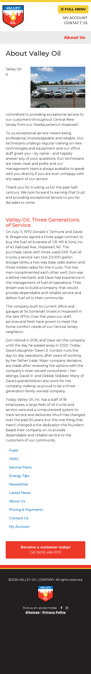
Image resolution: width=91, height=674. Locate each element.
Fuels (13, 450)
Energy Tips (19, 476)
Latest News (20, 493)
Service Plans (20, 467)
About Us (17, 501)
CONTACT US (75, 23)
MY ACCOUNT (75, 18)
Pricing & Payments (26, 510)
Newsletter (18, 484)
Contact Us (19, 518)
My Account (19, 527)
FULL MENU (75, 9)
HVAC (14, 459)
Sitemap (32, 612)
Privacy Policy (54, 612)
